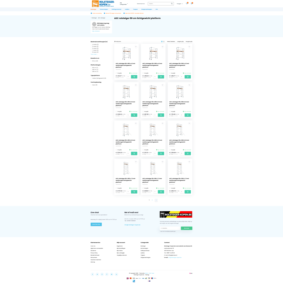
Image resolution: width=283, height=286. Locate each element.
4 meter (95, 44)
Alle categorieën (123, 3)
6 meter (95, 48)
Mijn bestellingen (121, 248)
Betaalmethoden (95, 255)
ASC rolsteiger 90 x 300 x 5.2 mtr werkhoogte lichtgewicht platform (179, 103)
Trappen (135, 9)
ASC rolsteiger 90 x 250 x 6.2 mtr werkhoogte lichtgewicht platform (152, 142)
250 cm (95, 69)
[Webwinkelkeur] (190, 273)
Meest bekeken (171, 41)
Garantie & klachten (96, 259)
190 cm (95, 67)
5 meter (95, 46)
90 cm (95, 61)
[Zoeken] (172, 3)
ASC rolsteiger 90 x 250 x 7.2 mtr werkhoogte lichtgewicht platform (125, 180)
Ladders (127, 9)
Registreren (120, 246)
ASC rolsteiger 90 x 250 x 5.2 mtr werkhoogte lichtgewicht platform (152, 103)
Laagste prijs (180, 41)
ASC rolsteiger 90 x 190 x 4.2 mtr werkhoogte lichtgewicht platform (125, 65)
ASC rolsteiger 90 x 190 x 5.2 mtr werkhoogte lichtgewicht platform (125, 103)
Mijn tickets (120, 250)
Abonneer (186, 228)
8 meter (95, 52)
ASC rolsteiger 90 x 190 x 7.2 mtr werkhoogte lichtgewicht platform (152, 180)
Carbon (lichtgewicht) (99, 78)
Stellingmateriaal (116, 9)
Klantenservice (141, 3)
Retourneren (94, 257)
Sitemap (93, 262)
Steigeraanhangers (146, 9)
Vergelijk (119, 73)
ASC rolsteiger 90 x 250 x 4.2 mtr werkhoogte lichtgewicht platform (152, 65)
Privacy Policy (94, 253)
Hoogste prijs (189, 41)
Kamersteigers (104, 9)
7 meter (95, 50)
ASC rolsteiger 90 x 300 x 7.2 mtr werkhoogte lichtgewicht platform (179, 180)
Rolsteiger (93, 9)
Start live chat (96, 224)
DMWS (146, 273)
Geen (94, 85)
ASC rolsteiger (101, 18)
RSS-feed (151, 273)
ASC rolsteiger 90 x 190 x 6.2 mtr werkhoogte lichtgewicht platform (125, 142)
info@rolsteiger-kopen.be (132, 225)
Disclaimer (93, 250)
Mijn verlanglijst (121, 253)
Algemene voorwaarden (97, 248)
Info (157, 9)
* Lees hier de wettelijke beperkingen (168, 231)
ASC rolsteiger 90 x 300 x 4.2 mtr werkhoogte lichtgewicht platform (179, 65)
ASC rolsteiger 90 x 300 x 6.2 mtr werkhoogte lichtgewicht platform (179, 142)
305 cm (95, 71)
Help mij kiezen (96, 31)
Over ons (93, 246)
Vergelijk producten (122, 255)
